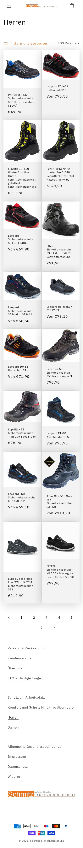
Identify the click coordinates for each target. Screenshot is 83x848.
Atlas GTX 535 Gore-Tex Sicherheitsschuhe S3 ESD (60, 501)
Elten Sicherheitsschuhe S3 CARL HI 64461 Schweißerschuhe (59, 251)
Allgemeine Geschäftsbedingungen (36, 746)
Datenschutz (18, 766)
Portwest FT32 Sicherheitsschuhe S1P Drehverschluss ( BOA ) (21, 100)
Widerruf (15, 776)
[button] (9, 6)
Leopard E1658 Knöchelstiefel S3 (58, 435)
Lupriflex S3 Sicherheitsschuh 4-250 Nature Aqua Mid (61, 372)
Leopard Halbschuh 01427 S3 (59, 308)
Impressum (17, 756)
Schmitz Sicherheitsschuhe (47, 840)
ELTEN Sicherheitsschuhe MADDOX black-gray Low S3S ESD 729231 (61, 571)
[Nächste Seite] (54, 628)
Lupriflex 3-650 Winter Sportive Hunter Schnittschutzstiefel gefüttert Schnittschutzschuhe (22, 178)
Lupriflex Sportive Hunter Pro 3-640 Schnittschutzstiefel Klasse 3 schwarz (60, 174)
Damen (13, 727)
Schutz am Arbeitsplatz (26, 697)
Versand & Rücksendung (27, 648)
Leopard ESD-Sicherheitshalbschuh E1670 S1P (22, 497)
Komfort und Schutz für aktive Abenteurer (41, 707)
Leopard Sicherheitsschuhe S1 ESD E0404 (20, 239)
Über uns (15, 668)
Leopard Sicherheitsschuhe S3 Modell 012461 (20, 311)
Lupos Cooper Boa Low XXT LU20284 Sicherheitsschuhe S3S (20, 584)
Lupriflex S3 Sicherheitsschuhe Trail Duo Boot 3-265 (22, 433)
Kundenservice (19, 658)
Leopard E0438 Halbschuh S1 (18, 368)
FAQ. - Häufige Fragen (25, 678)
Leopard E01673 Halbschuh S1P (57, 88)
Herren (13, 717)
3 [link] (47, 617)
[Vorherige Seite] (9, 618)
